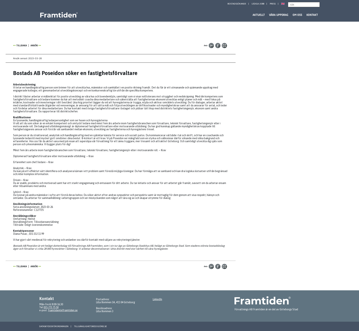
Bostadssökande (237, 3)
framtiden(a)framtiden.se (63, 310)
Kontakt (312, 14)
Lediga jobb (258, 3)
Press (273, 3)
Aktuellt (259, 14)
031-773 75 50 (51, 307)
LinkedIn (157, 299)
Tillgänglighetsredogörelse (90, 326)
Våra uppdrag (278, 14)
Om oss (297, 14)
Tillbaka (21, 45)
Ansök (34, 45)
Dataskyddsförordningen (53, 326)
